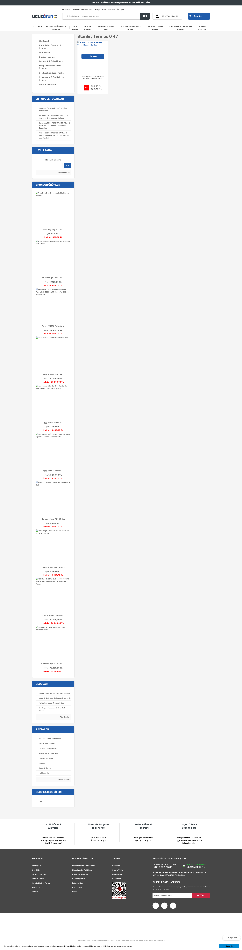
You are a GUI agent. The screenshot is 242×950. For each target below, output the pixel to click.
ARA (145, 16)
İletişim (120, 10)
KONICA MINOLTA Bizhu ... (53, 615)
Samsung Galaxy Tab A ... (53, 567)
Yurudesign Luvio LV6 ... (53, 278)
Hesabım (116, 866)
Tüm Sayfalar (63, 780)
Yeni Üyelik (36, 866)
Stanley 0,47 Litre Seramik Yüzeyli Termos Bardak (93, 77)
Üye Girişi (36, 870)
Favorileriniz (117, 874)
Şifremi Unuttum (39, 874)
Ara (67, 165)
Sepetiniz (116, 879)
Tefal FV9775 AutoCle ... (53, 326)
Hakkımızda (77, 887)
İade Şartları (77, 883)
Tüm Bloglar (64, 717)
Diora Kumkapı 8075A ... (53, 374)
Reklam (111, 10)
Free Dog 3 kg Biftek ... (53, 230)
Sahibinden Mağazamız (82, 10)
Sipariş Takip (117, 870)
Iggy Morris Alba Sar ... (53, 423)
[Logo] (45, 16)
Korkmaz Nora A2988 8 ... (53, 519)
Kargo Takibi (100, 10)
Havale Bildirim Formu (41, 883)
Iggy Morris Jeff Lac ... (53, 471)
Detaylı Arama (63, 172)
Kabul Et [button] (229, 946)
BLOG (74, 892)
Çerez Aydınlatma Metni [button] (121, 946)
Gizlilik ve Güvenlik (80, 874)
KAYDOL (201, 895)
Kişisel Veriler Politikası (82, 870)
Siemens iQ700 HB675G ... (53, 664)
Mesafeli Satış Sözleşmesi (83, 866)
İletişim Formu (38, 879)
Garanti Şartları (78, 879)
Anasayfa (66, 10)
